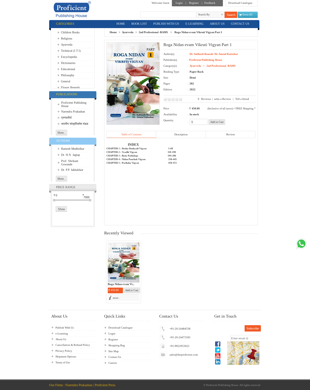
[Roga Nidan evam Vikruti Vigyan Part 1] (123, 262)
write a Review (222, 99)
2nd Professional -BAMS (153, 32)
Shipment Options (65, 356)
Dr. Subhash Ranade (201, 54)
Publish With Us (64, 327)
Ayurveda (127, 32)
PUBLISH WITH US (166, 23)
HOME (120, 23)
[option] (123, 272)
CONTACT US (240, 23)
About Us (60, 339)
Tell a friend (242, 99)
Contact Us (114, 357)
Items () (247, 14)
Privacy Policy (63, 350)
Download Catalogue (240, 2)
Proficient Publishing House (205, 59)
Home (113, 32)
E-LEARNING (194, 23)
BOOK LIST (139, 23)
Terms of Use (62, 362)
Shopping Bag (116, 345)
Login (179, 2)
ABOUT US (217, 23)
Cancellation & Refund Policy (72, 345)
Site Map (113, 351)
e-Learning (61, 333)
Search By (204, 14)
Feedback (209, 2)
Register (194, 2)
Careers (112, 362)
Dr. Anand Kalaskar (226, 54)
